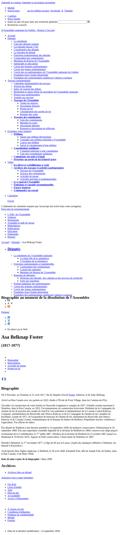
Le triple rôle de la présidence (34, 258)
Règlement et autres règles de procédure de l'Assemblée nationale (46, 92)
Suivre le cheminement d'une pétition (38, 145)
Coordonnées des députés (26, 49)
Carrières (12, 16)
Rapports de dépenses (24, 275)
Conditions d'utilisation (19, 512)
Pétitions (18, 134)
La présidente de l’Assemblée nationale (33, 255)
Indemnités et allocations (26, 63)
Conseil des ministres (30, 269)
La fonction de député (24, 52)
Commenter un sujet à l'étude (29, 156)
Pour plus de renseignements (15, 209)
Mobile (11, 517)
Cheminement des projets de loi (35, 111)
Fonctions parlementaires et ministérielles (34, 264)
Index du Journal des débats (27, 89)
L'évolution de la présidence (34, 261)
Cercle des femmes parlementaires (30, 66)
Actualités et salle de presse (21, 223)
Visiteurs (12, 217)
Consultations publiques (26, 148)
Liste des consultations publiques (36, 153)
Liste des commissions (31, 120)
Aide (10, 490)
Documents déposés (30, 106)
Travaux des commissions (27, 117)
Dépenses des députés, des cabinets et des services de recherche (51, 278)
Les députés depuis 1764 (26, 46)
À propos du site (16, 509)
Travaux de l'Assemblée (26, 100)
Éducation (13, 231)
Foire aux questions (29, 281)
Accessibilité (14, 495)
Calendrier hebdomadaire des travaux (32, 83)
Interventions (14, 363)
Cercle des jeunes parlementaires (30, 69)
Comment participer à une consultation (39, 151)
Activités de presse (29, 176)
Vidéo (10, 162)
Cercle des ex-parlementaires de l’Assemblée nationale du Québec (46, 72)
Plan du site (13, 493)
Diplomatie (13, 234)
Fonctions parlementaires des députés (32, 55)
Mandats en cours (28, 122)
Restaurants (13, 220)
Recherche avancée (17, 25)
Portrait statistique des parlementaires (32, 283)
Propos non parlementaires (27, 94)
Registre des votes (29, 114)
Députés (12, 38)
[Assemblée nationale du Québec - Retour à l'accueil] (28, 30)
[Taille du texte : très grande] (12, 303)
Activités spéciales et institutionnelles (38, 179)
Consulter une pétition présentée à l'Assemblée (43, 139)
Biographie (13, 360)
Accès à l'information (18, 498)
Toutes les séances (29, 103)
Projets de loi (26, 108)
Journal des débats (23, 86)
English (11, 520)
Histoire (11, 237)
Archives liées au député (20, 472)
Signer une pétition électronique (35, 137)
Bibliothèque (14, 225)
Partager (5, 312)
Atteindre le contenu (11, 2)
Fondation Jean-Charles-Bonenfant (31, 75)
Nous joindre (14, 19)
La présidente (20, 41)
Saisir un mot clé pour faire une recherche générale (32, 21)
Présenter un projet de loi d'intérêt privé (35, 159)
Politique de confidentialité (21, 514)
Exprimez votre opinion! (20, 131)
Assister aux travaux (24, 97)
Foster (72, 395)
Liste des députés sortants (26, 44)
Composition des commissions (29, 58)
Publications (14, 228)
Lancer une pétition (29, 142)
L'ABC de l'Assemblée (19, 214)
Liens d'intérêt (14, 487)
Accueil (11, 35)
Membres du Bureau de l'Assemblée (31, 61)
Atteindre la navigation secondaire (38, 2)
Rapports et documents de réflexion (37, 128)
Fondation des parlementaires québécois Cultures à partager (43, 77)
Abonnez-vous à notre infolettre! (17, 477)
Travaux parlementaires (19, 80)
